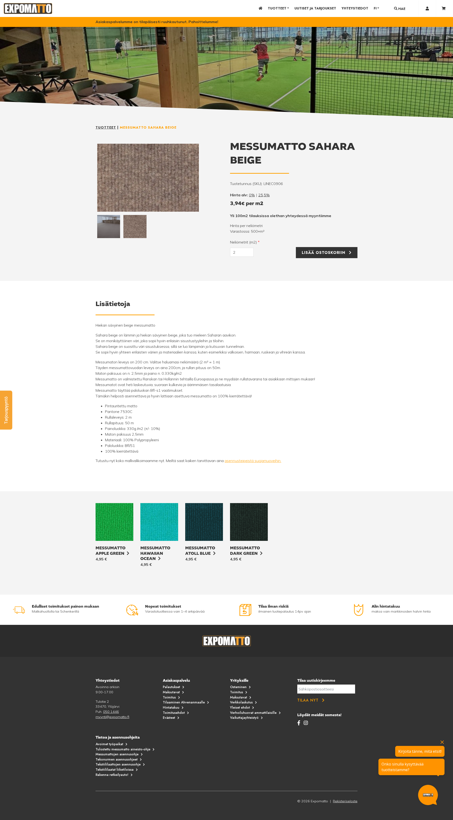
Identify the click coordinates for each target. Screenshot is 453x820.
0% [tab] (252, 195)
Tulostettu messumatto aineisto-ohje (123, 749)
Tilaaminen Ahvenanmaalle (184, 702)
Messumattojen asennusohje (117, 754)
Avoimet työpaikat (109, 744)
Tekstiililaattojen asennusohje (118, 764)
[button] (6, 410)
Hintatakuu (171, 707)
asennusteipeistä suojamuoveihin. (253, 460)
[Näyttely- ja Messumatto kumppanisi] (28, 8)
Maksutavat (171, 692)
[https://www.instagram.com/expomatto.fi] (306, 723)
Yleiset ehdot (240, 707)
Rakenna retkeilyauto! (112, 774)
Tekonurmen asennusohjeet (117, 759)
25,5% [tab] (264, 195)
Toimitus (169, 697)
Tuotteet (277, 8)
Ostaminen (238, 687)
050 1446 (111, 712)
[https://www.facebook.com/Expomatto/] (299, 723)
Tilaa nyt (308, 700)
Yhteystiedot (354, 8)
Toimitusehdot (174, 712)
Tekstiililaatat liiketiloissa (115, 769)
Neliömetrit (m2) (245, 242)
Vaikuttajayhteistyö (244, 717)
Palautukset (171, 687)
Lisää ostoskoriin (323, 252)
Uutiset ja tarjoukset (315, 8)
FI (375, 8)
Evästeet (169, 717)
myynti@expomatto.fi (112, 717)
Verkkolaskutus (241, 702)
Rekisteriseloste (345, 801)
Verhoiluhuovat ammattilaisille (253, 712)
